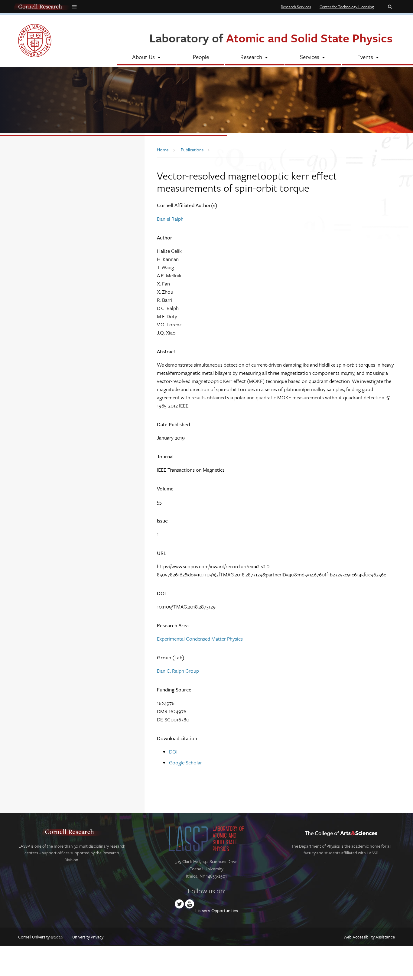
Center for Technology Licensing (347, 7)
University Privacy (87, 937)
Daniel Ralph (170, 219)
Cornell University (34, 937)
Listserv (202, 910)
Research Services (296, 7)
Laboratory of (270, 37)
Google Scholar (185, 762)
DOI (173, 751)
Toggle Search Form (390, 6)
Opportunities (224, 910)
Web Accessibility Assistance (369, 937)
